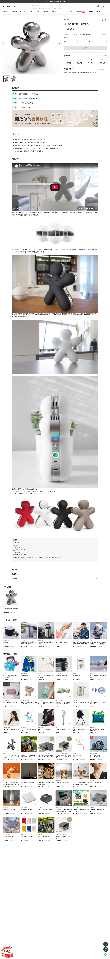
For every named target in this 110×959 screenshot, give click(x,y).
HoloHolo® (41, 700)
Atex (74, 780)
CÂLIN (92, 780)
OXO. (57, 727)
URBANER (75, 640)
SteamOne (58, 673)
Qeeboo (75, 754)
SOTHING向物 (25, 700)
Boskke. (40, 673)
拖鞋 (55, 8)
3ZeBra (40, 807)
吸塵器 (59, 8)
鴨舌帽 (32, 8)
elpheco (23, 640)
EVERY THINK (59, 700)
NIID (91, 640)
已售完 (85, 48)
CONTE (75, 700)
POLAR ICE (6, 640)
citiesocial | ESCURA (44, 754)
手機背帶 (50, 8)
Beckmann (6, 700)
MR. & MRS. (6, 606)
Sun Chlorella (7, 780)
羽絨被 (45, 8)
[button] (6, 79)
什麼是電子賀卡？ (102, 69)
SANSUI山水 (59, 807)
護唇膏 (40, 8)
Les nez (40, 780)
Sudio (92, 700)
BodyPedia (24, 807)
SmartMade (24, 780)
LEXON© (23, 727)
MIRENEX (75, 807)
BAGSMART (93, 754)
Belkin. (92, 727)
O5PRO (92, 807)
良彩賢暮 (92, 673)
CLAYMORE (6, 727)
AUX (57, 640)
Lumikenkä (24, 673)
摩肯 (4, 673)
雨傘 (36, 8)
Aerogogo (24, 754)
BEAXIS (75, 673)
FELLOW (5, 807)
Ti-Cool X (6, 834)
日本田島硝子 (59, 780)
